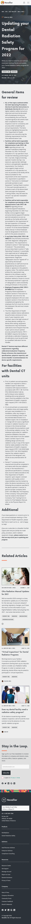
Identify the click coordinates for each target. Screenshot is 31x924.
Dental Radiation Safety (8, 836)
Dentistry (14, 11)
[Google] (11, 783)
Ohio (6, 11)
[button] (24, 2)
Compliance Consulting (8, 853)
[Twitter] (5, 783)
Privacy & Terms (15, 777)
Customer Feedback (7, 901)
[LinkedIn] (8, 783)
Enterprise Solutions (7, 850)
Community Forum (6, 898)
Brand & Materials (7, 904)
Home (3, 11)
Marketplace (5, 833)
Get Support (5, 868)
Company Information (8, 895)
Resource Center (6, 865)
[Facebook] (3, 783)
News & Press (21, 11)
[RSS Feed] (14, 783)
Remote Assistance (7, 877)
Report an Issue (6, 874)
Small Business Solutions (8, 848)
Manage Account (6, 871)
